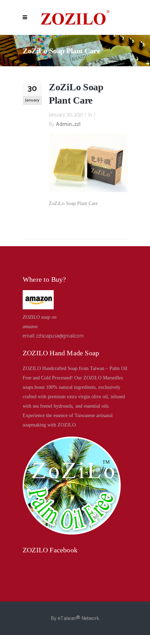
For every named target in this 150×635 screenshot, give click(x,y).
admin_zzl (68, 124)
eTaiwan (67, 618)
